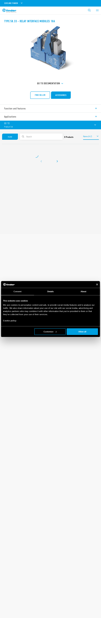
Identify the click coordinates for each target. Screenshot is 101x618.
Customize (48, 332)
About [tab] (83, 291)
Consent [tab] (17, 291)
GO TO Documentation (48, 83)
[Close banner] (97, 284)
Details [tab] (50, 291)
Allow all (82, 332)
